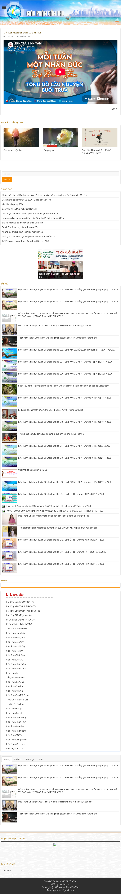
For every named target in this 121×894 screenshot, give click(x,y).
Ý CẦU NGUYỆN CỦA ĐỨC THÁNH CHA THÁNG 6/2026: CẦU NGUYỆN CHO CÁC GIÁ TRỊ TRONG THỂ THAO (54, 511)
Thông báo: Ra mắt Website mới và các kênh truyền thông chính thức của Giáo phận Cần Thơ (44, 195)
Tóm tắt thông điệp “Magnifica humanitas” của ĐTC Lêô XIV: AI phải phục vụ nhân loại (57, 528)
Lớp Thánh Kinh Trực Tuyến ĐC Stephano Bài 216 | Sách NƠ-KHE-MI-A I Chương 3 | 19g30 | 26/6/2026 (64, 458)
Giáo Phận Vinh (13, 673)
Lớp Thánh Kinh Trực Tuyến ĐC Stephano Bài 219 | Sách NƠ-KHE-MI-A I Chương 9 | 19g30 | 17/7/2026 (64, 398)
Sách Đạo (10, 36)
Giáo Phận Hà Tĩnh (14, 651)
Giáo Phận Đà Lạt (14, 713)
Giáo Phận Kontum (14, 691)
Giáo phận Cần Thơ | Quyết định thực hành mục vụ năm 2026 (30, 213)
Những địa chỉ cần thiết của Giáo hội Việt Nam (23, 232)
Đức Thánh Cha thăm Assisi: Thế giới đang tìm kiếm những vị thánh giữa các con (55, 325)
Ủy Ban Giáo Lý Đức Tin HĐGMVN (21, 620)
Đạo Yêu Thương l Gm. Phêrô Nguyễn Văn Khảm (96, 151)
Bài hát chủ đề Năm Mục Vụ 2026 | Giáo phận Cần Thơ (26, 200)
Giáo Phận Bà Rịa (14, 708)
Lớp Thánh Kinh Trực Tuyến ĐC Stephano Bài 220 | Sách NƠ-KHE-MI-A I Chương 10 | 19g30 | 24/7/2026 (65, 374)
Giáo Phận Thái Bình (15, 655)
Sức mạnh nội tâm (13, 150)
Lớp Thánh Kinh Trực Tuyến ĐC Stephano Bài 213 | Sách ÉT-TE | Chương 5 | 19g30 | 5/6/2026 (48, 506)
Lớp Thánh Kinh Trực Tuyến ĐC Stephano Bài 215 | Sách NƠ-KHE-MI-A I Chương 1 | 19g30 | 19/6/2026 (64, 482)
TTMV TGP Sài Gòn (15, 704)
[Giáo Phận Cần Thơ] (60, 12)
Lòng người (48, 150)
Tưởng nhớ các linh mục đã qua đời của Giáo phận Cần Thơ (29, 236)
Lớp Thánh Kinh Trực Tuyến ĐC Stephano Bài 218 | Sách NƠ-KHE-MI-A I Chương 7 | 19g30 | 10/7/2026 (64, 422)
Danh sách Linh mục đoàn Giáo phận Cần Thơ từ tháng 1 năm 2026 (33, 218)
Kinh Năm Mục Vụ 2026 (12, 204)
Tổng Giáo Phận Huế (15, 677)
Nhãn (40, 759)
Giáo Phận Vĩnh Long (15, 744)
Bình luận (30, 759)
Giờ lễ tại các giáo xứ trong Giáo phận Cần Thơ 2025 (25, 241)
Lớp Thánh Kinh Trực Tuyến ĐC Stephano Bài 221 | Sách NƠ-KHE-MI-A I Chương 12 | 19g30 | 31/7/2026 (65, 362)
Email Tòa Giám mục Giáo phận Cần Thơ (20, 227)
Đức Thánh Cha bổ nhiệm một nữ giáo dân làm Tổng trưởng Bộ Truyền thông (53, 516)
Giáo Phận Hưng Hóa (15, 637)
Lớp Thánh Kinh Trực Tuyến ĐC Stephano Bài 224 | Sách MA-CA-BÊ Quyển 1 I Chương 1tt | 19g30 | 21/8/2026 (68, 289)
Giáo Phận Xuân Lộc (15, 726)
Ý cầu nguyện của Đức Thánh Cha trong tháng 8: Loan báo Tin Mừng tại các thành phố (57, 338)
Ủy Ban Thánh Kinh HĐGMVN (19, 624)
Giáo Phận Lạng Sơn (15, 633)
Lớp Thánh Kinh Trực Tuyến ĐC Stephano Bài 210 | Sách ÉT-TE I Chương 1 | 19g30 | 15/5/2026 (61, 564)
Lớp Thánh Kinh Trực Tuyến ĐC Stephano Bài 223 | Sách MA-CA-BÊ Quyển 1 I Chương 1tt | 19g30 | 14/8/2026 (68, 301)
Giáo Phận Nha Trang (16, 717)
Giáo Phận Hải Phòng (16, 646)
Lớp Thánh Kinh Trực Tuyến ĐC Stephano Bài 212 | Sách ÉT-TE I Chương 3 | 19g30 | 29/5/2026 (61, 540)
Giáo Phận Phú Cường (16, 731)
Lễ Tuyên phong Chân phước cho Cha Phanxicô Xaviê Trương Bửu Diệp (50, 410)
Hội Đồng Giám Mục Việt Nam (19, 615)
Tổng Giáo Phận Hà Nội (16, 628)
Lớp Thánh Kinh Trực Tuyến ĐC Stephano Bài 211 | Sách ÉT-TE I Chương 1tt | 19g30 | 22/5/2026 (62, 552)
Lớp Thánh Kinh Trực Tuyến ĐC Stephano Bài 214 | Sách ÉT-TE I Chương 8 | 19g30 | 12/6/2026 (61, 494)
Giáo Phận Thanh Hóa (16, 668)
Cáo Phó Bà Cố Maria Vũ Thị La (32, 470)
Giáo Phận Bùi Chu (14, 660)
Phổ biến (18, 759)
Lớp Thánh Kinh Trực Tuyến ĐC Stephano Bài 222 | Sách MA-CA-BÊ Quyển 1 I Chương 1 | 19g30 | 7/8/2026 (67, 350)
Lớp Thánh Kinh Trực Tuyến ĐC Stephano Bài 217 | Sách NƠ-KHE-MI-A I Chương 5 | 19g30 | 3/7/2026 (64, 446)
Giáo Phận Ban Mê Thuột (17, 695)
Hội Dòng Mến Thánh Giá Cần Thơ (21, 606)
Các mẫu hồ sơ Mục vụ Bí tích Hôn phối (19, 209)
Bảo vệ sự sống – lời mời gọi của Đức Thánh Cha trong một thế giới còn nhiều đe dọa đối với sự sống (63, 386)
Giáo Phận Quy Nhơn (15, 686)
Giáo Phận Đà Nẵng (15, 682)
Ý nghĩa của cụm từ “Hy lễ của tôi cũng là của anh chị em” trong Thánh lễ (51, 434)
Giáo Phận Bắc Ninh (15, 642)
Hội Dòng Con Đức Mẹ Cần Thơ (20, 602)
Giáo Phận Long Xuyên (16, 740)
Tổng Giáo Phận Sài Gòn (17, 700)
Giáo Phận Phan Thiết (16, 722)
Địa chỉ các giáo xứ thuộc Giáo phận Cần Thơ (22, 223)
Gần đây (6, 759)
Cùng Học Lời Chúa (14, 748)
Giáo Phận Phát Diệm (16, 664)
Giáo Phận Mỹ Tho (14, 735)
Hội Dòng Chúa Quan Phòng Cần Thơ (23, 611)
